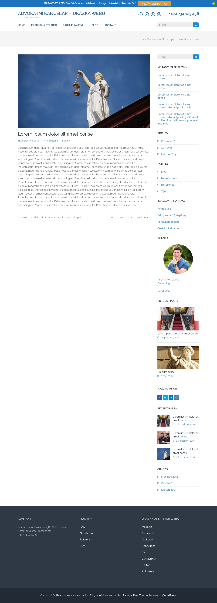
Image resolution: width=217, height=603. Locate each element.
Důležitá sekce (166, 371)
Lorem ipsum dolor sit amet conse (130, 217)
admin (67, 140)
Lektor (145, 565)
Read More (164, 291)
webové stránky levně (89, 595)
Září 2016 (167, 147)
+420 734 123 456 (184, 14)
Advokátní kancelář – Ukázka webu (61, 13)
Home (21, 25)
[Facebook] (141, 14)
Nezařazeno (154, 39)
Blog (95, 25)
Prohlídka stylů (74, 25)
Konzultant (148, 545)
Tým (163, 191)
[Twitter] (147, 14)
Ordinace (147, 539)
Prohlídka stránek (44, 25)
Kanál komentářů (168, 221)
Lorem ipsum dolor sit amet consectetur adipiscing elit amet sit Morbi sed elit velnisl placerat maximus (177, 119)
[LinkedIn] (153, 14)
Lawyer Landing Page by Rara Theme (125, 595)
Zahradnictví (149, 558)
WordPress (169, 595)
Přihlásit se (164, 208)
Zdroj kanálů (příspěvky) (172, 215)
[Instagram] (159, 14)
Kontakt (110, 25)
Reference (167, 184)
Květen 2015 (168, 154)
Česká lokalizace (168, 228)
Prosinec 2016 (169, 141)
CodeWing (163, 283)
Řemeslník (148, 533)
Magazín (147, 526)
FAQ (163, 171)
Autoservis (148, 571)
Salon (145, 552)
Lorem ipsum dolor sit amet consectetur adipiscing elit (50, 217)
